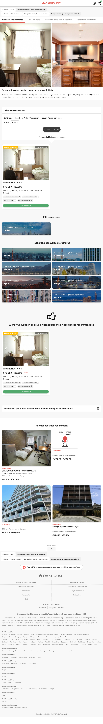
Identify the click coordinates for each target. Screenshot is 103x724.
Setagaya (79, 639)
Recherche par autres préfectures (58, 20)
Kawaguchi (13, 651)
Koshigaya (43, 651)
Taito (38, 639)
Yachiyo (39, 657)
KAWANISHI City (32, 689)
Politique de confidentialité (77, 586)
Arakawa (25, 642)
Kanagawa (69, 254)
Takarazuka (5, 689)
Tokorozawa (34, 651)
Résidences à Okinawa (9, 705)
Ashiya (51, 689)
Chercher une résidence (12, 20)
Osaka (19, 296)
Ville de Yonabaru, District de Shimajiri (14, 708)
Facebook (42, 607)
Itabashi (33, 642)
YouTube (61, 607)
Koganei (33, 644)
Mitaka (99, 642)
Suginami (5, 642)
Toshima (13, 642)
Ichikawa (5, 657)
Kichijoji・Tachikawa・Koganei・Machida (15, 634)
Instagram (52, 607)
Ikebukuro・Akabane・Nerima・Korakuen (44, 634)
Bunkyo (32, 639)
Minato (17, 639)
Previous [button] (5, 163)
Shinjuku (25, 639)
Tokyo (19, 254)
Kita (19, 642)
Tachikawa (81, 642)
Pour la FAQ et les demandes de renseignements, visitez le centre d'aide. (53, 567)
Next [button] (46, 163)
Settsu (10, 682)
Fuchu (4, 644)
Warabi (70, 651)
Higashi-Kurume (57, 644)
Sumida (45, 639)
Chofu (18, 644)
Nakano (94, 639)
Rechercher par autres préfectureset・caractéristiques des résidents (38, 408)
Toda (20, 651)
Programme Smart (77, 591)
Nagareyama (23, 657)
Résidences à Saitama (9, 648)
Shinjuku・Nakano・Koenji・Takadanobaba (74, 634)
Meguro (67, 639)
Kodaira (83, 644)
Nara (3, 695)
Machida (25, 644)
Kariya (19, 228)
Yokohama (5, 663)
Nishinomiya (43, 689)
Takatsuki (18, 682)
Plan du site (26, 595)
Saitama (19, 268)
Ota (73, 639)
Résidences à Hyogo (9, 686)
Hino (39, 644)
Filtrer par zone (34, 20)
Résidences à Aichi (8, 667)
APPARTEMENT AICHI (12, 183)
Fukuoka (69, 296)
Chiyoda (4, 639)
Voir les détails (26, 205)
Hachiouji (73, 642)
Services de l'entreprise (25, 586)
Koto (51, 639)
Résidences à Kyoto (8, 673)
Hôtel (26, 599)
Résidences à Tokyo (8, 632)
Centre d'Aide (25, 591)
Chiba (69, 268)
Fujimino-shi (62, 651)
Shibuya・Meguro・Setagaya (11, 637)
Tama (66, 644)
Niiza (26, 651)
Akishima (11, 644)
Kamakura (33, 663)
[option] (26, 163)
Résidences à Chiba (8, 654)
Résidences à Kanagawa (10, 661)
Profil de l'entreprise (77, 582)
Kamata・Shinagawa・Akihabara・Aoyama (37, 637)
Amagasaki (15, 689)
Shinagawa (58, 639)
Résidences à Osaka (8, 680)
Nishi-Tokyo (75, 644)
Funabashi (13, 657)
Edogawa (64, 642)
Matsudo (32, 657)
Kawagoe (52, 651)
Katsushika (55, 642)
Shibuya (87, 639)
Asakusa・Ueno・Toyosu (62, 637)
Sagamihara (23, 663)
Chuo (11, 639)
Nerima (40, 642)
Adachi (47, 642)
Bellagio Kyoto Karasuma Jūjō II (66, 526)
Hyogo (69, 282)
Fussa (90, 644)
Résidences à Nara (8, 692)
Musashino (90, 642)
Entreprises (77, 595)
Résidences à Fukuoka (9, 699)
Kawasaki (14, 663)
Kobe (22, 689)
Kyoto (19, 282)
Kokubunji (46, 644)
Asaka (77, 651)
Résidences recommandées (88, 20)
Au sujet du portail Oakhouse (26, 582)
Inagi (95, 644)
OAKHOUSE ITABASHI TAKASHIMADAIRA (19, 471)
